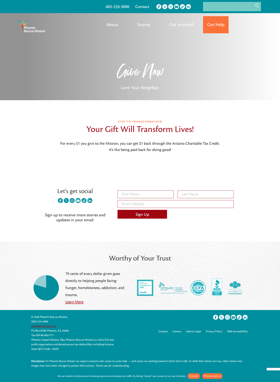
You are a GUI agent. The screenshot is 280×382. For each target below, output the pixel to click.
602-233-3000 (117, 6)
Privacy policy (212, 375)
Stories (143, 25)
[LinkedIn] (188, 6)
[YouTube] (176, 6)
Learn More (74, 301)
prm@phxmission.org (43, 326)
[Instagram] (170, 6)
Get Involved (181, 25)
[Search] (257, 6)
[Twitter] (164, 6)
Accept (194, 375)
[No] (275, 376)
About (112, 25)
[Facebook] (158, 6)
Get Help (215, 25)
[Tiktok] (182, 6)
